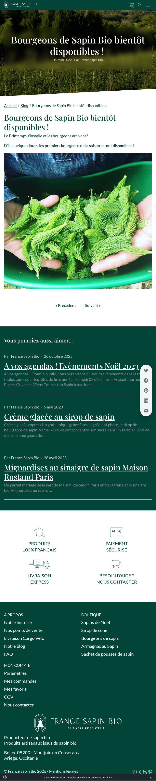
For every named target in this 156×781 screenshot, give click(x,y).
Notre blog (14, 646)
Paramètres (15, 673)
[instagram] (138, 772)
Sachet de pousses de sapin (107, 654)
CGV (8, 697)
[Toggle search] (140, 5)
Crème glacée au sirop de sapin (59, 416)
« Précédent (65, 305)
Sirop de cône (94, 630)
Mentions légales (63, 771)
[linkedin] (145, 772)
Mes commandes (20, 681)
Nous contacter (19, 704)
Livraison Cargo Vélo (24, 638)
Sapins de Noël (95, 622)
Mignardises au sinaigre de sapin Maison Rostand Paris (76, 472)
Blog (24, 105)
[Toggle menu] (148, 5)
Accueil (10, 105)
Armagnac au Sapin (99, 646)
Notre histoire (18, 622)
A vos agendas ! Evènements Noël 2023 (71, 365)
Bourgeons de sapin (100, 638)
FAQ (8, 654)
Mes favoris (15, 689)
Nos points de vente (23, 630)
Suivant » (93, 305)
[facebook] (133, 772)
